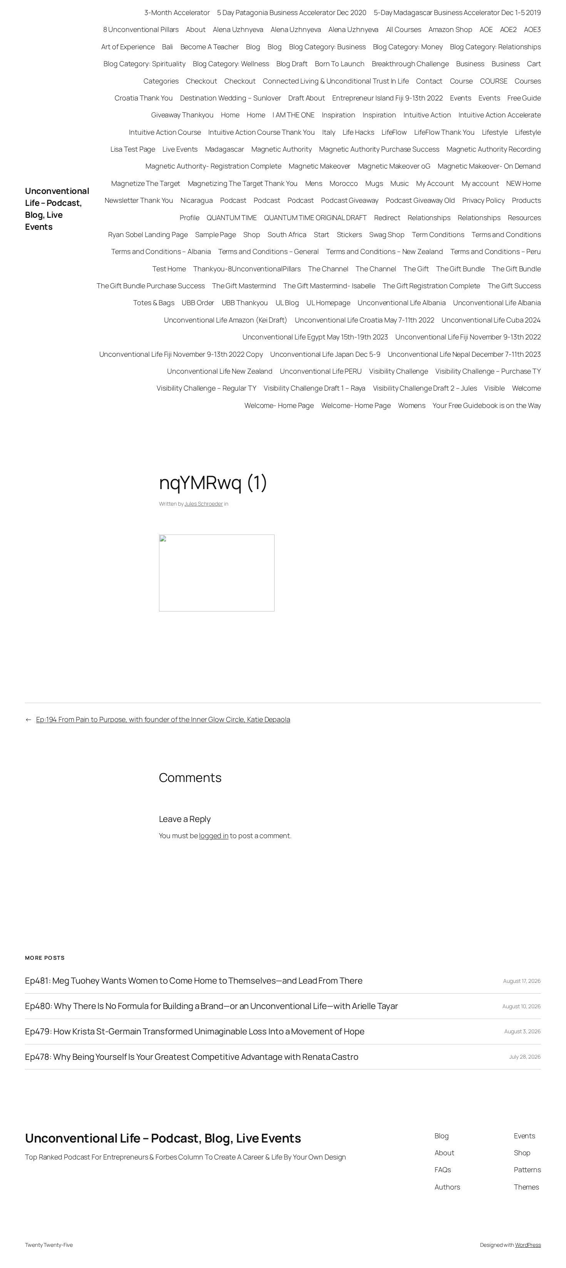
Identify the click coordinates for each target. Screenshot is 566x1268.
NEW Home (523, 183)
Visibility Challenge (398, 371)
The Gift (416, 268)
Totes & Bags (153, 302)
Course (461, 80)
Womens (411, 405)
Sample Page (215, 234)
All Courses (403, 29)
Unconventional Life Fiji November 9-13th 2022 (468, 336)
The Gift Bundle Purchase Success (151, 285)
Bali (167, 46)
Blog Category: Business (327, 46)
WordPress (528, 1244)
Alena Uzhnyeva (238, 29)
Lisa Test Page (133, 149)
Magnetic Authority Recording (494, 149)
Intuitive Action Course (165, 132)
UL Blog (287, 302)
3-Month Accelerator (177, 12)
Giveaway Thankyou (182, 114)
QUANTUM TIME (232, 217)
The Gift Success (514, 285)
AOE (486, 29)
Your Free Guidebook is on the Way (487, 405)
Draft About (306, 97)
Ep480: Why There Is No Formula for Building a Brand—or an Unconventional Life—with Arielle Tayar (211, 1006)
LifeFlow (394, 132)
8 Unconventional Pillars (141, 29)
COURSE (493, 80)
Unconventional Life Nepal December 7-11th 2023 (464, 354)
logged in (213, 835)
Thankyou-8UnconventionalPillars (247, 268)
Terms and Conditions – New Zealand (384, 251)
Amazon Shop (450, 29)
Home (230, 114)
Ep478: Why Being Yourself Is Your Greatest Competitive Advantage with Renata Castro (191, 1057)
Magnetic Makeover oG (394, 165)
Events (460, 97)
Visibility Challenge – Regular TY (206, 388)
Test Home (169, 268)
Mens (314, 183)
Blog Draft (292, 63)
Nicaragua (197, 200)
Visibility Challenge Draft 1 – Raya (315, 388)
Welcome (526, 388)
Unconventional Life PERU (321, 371)
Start (322, 234)
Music (399, 183)
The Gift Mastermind (244, 285)
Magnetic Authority (281, 149)
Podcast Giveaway (349, 200)
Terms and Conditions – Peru (495, 251)
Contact (429, 80)
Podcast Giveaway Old (420, 200)
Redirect (387, 217)
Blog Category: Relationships (495, 46)
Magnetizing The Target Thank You (243, 183)
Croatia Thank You (143, 97)
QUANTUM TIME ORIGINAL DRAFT (315, 217)
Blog (253, 46)
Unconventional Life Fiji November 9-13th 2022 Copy (181, 354)
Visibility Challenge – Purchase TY (488, 371)
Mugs (374, 183)
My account (480, 183)
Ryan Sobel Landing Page (148, 234)
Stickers (349, 234)
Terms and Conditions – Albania (161, 251)
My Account (435, 183)
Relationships (429, 217)
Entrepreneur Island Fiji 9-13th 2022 (387, 97)
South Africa (287, 234)
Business (470, 63)
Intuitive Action (427, 114)
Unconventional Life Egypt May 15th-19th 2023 (315, 336)
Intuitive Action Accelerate (500, 114)
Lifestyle (495, 132)
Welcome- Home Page (279, 405)
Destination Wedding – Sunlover (230, 97)
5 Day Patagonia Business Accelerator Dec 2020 (292, 12)
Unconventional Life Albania (401, 302)
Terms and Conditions (506, 234)
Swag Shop (387, 234)
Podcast (233, 200)
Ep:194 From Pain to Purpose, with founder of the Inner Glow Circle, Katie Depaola (163, 719)
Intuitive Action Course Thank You (261, 132)
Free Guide (524, 97)
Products (526, 200)
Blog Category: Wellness (231, 63)
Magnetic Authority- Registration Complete (213, 165)
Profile (189, 217)
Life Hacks (358, 132)
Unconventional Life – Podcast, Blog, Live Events (57, 208)
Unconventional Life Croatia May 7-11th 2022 (364, 319)
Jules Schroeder (203, 503)
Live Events (180, 149)
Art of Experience (127, 46)
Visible (494, 388)
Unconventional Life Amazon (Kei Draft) (226, 319)
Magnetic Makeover (319, 165)
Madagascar (224, 149)
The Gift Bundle (460, 268)
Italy (328, 132)
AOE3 (532, 29)
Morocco (344, 183)
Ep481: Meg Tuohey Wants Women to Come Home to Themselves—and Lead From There (193, 981)
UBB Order (198, 302)
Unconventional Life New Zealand (220, 371)
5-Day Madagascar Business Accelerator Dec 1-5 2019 (457, 12)
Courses (528, 80)
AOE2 (508, 29)
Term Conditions (438, 234)
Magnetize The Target (145, 183)
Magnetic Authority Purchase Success (379, 149)
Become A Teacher (210, 46)
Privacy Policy (483, 200)
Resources (524, 217)
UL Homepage (328, 302)
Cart (534, 63)
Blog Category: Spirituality (144, 63)
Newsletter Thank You (139, 200)
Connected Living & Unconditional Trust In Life (336, 80)
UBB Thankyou (245, 302)
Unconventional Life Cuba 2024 (491, 319)
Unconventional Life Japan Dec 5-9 (325, 354)
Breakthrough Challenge (410, 63)
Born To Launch (340, 63)
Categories (161, 80)
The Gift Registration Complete (431, 285)
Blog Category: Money (408, 46)
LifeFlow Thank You (444, 132)
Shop (251, 234)
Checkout (201, 80)
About (196, 29)
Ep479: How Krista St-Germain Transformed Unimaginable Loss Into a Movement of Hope (195, 1031)
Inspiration (338, 114)
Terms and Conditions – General (268, 251)
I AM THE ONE (294, 114)
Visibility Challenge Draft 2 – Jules (425, 388)
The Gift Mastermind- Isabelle (329, 285)
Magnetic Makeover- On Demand (489, 165)
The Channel (328, 268)
